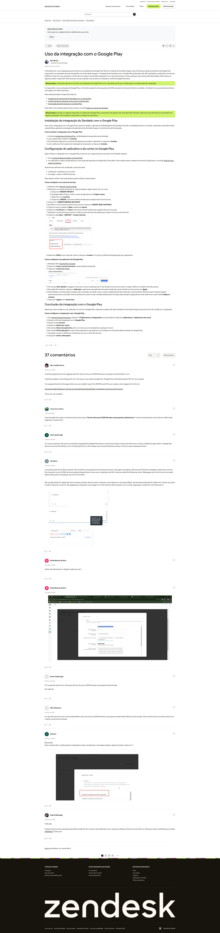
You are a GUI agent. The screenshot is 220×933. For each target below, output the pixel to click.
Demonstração (168, 6)
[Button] (46, 345)
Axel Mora (53, 461)
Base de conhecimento (113, 6)
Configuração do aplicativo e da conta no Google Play (68, 101)
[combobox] (154, 355)
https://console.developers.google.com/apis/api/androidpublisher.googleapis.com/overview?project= (84, 389)
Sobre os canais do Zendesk (97, 108)
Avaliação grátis (153, 6)
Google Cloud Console (68, 186)
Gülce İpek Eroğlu (56, 435)
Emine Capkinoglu (56, 676)
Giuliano (53, 734)
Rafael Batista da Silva (58, 560)
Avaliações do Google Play (65, 136)
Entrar (142, 6)
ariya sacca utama (56, 409)
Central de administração (61, 317)
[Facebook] (170, 45)
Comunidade (130, 6)
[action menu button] (174, 364)
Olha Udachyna (55, 708)
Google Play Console (67, 264)
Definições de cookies (82, 928)
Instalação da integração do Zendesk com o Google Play (69, 98)
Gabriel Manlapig (56, 815)
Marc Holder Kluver (57, 365)
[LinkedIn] (163, 45)
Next (117, 856)
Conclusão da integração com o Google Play (65, 104)
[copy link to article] (173, 45)
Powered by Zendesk (169, 928)
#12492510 (49, 831)
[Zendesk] (110, 905)
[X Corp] (166, 45)
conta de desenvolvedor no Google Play (67, 158)
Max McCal (54, 61)
